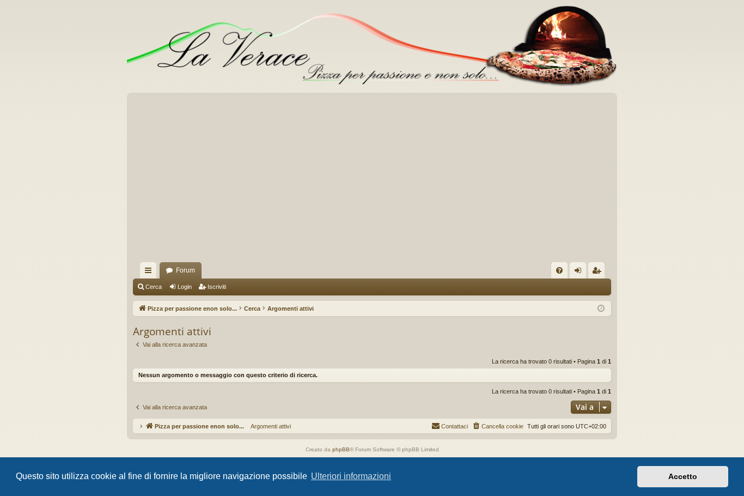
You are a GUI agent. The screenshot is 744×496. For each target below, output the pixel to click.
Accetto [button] (682, 476)
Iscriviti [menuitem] (599, 273)
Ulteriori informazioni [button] (351, 476)
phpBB (341, 449)
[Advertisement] (372, 180)
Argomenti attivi (267, 426)
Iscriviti (217, 286)
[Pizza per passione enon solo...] (372, 46)
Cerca (153, 286)
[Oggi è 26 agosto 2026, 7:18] (601, 309)
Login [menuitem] (580, 273)
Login (185, 286)
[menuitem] (559, 270)
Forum (185, 270)
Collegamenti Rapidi (150, 273)
